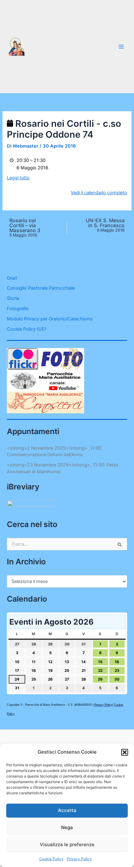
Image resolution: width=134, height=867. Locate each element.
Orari (12, 278)
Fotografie (17, 308)
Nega (67, 827)
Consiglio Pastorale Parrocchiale (41, 288)
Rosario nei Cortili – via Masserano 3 (24, 227)
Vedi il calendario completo (99, 192)
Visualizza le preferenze (67, 844)
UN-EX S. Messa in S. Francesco (105, 225)
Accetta (67, 810)
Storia (13, 298)
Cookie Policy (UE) (26, 329)
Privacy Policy (79, 858)
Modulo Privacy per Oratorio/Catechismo (50, 319)
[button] (125, 752)
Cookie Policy (51, 858)
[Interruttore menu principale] (121, 46)
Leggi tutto (18, 178)
